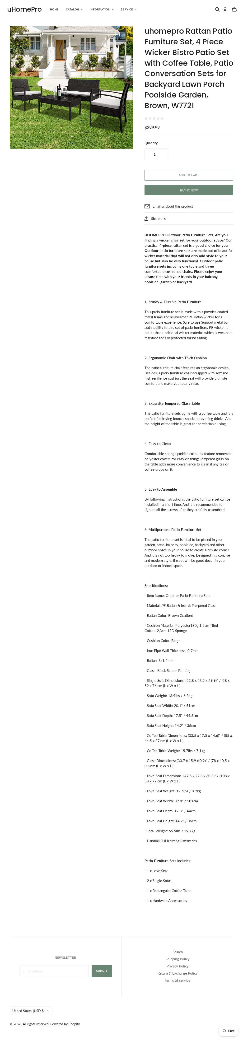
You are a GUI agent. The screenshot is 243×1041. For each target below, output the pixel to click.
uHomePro (24, 9)
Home (54, 9)
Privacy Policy (178, 966)
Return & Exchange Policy (178, 973)
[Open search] (217, 9)
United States (28, 1011)
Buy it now (189, 190)
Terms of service (177, 980)
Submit (101, 971)
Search (178, 952)
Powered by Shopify (65, 1024)
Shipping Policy (178, 959)
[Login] (225, 9)
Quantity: (152, 143)
